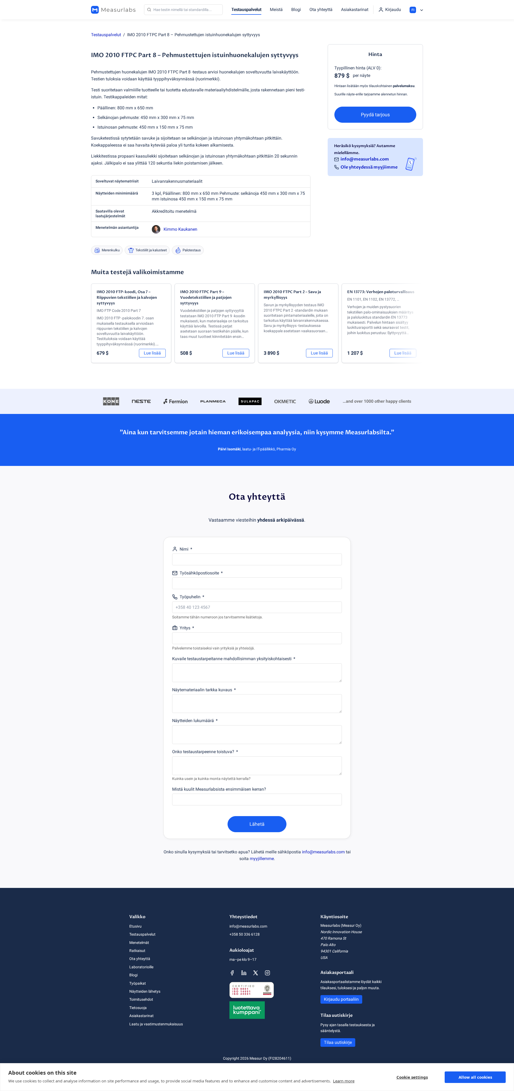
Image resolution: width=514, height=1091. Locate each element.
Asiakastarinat (354, 9)
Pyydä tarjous (375, 114)
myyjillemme (262, 858)
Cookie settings (412, 1077)
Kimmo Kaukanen (180, 229)
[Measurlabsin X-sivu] (255, 973)
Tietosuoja (138, 1008)
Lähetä (257, 824)
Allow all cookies (475, 1077)
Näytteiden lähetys (144, 991)
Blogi (296, 9)
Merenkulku (111, 250)
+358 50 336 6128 (244, 934)
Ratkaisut (137, 950)
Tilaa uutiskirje (338, 1042)
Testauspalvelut (246, 9)
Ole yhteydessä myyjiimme (369, 167)
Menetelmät (139, 942)
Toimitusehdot (141, 999)
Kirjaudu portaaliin (341, 999)
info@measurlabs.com (365, 159)
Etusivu (135, 926)
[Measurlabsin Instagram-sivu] (267, 973)
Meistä (276, 9)
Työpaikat (137, 983)
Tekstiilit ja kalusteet (151, 250)
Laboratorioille (141, 967)
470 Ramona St (333, 938)
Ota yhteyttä (320, 9)
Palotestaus (192, 250)
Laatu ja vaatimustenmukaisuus (156, 1024)
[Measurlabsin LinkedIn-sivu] (244, 973)
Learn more (343, 1080)
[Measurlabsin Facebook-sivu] (232, 973)
